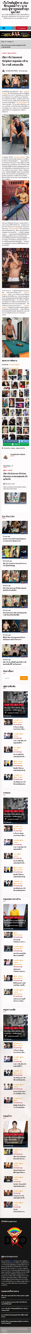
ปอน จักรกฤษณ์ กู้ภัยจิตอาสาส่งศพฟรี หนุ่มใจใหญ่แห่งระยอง (19, 954)
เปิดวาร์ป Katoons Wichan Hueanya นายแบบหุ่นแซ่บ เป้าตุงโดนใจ (15, 476)
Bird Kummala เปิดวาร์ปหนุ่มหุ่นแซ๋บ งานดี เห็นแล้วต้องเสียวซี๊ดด (15, 614)
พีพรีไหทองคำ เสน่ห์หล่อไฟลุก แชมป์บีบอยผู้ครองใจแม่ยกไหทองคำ (19, 984)
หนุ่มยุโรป (7, 1116)
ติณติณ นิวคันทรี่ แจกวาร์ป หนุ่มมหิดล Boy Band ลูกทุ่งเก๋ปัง (19, 1106)
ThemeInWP (4, 1331)
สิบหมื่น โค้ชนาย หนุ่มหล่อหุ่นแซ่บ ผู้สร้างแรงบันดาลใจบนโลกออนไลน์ (19, 769)
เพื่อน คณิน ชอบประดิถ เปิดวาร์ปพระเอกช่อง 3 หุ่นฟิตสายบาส (14, 709)
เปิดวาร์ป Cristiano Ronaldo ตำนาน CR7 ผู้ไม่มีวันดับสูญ (14, 564)
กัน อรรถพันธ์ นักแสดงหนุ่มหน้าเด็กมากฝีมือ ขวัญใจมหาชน (18, 756)
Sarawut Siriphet (14, 364)
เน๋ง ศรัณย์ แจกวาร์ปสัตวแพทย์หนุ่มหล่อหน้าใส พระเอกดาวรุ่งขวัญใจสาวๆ (19, 783)
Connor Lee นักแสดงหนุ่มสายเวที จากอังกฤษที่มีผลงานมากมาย (19, 1197)
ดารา (12, 704)
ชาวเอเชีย (7, 704)
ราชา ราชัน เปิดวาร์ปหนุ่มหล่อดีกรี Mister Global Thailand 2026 (19, 742)
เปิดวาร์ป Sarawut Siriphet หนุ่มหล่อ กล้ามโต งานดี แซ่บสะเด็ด (15, 61)
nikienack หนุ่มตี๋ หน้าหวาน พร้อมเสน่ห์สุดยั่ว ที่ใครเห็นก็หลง (19, 1000)
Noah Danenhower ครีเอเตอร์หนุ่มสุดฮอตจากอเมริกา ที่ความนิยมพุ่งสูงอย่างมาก (19, 1211)
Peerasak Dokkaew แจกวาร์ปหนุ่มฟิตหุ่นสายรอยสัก (19, 941)
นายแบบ (4, 53)
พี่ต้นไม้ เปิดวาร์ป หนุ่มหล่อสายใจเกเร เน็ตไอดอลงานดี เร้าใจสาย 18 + (14, 638)
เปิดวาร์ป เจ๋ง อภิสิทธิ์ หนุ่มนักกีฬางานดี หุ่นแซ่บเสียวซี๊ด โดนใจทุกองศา (14, 663)
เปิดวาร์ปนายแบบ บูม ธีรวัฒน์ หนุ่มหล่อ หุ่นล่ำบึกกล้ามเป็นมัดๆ (14, 589)
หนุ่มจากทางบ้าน (11, 53)
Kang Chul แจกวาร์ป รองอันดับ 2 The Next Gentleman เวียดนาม (19, 1093)
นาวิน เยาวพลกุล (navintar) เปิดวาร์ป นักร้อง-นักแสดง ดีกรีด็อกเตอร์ (19, 728)
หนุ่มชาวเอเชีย (9, 1009)
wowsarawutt (14, 368)
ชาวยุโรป (7, 1134)
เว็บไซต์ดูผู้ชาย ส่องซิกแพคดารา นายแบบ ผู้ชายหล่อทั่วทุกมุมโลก (15, 7)
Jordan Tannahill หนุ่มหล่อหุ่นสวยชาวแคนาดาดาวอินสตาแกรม (14, 540)
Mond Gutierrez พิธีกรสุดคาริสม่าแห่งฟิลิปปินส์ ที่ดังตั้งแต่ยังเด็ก (19, 1171)
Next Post (7, 466)
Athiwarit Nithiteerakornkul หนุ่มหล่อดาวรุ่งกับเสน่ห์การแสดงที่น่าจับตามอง (19, 970)
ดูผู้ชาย (5, 470)
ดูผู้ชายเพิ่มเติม (9, 686)
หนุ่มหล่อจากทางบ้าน (12, 899)
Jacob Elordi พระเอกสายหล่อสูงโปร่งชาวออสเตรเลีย (14, 1138)
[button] (14, 28)
